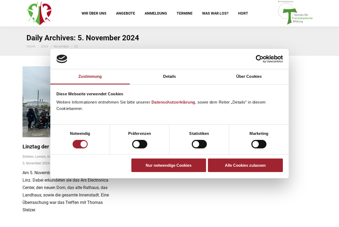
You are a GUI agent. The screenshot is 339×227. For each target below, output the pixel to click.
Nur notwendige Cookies (168, 165)
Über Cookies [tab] (249, 76)
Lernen (40, 157)
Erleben (28, 157)
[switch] (139, 144)
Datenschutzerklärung (173, 102)
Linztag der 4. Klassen (49, 146)
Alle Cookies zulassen (245, 165)
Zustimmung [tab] (90, 76)
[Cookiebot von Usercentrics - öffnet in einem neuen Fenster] (260, 59)
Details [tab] (169, 76)
